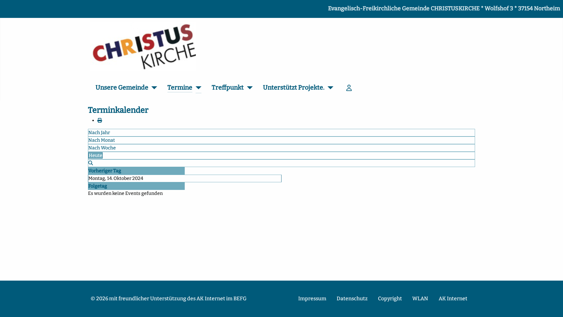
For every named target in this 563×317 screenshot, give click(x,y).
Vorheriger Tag (104, 170)
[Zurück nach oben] (552, 306)
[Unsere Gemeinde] (152, 87)
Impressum (312, 299)
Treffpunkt (228, 87)
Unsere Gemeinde (122, 87)
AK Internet (453, 299)
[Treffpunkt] (248, 87)
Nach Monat (101, 140)
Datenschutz (352, 299)
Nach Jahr (99, 132)
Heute (95, 155)
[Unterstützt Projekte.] (329, 87)
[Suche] (90, 163)
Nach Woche (102, 148)
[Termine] (196, 87)
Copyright (390, 299)
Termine (179, 87)
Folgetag (97, 186)
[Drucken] (99, 120)
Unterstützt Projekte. (294, 87)
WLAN (420, 299)
